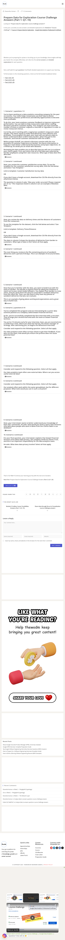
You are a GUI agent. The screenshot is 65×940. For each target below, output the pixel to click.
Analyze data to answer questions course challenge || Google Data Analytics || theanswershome (32, 906)
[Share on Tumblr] (53, 494)
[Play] (47, 898)
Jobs (21, 851)
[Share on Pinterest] (34, 494)
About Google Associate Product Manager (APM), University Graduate (22, 745)
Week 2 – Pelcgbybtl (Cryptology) (23, 789)
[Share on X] (26, 494)
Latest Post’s (24, 855)
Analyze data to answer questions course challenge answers (30, 799)
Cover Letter (39, 855)
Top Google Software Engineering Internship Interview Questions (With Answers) (24, 749)
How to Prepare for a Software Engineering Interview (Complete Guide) (22, 751)
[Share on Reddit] (49, 494)
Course (37, 850)
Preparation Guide (40, 857)
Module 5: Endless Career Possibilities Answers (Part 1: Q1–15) (17, 507)
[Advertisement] (32, 97)
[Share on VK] (45, 494)
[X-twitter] (62, 848)
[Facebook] (59, 848)
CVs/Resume (39, 852)
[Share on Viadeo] (56, 494)
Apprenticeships (25, 846)
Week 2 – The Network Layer (22, 796)
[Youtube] (51, 848)
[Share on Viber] (41, 494)
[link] (9, 905)
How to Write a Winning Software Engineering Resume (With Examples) (22, 753)
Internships (23, 848)
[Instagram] (57, 848)
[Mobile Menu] (62, 4)
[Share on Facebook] (30, 494)
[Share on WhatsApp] (60, 494)
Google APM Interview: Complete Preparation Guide (17, 747)
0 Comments (27, 11)
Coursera (38, 848)
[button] (32, 157)
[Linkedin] (54, 848)
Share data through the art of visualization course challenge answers (47, 507)
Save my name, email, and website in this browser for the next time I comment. (28, 541)
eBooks (22, 853)
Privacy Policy (48, 864)
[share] (55, 905)
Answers (8, 157)
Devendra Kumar (10, 11)
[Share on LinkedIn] (37, 494)
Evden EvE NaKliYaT (8, 802)
